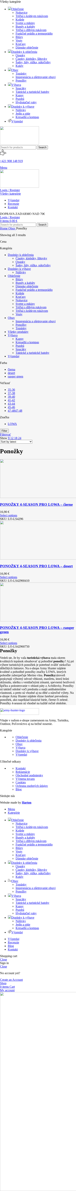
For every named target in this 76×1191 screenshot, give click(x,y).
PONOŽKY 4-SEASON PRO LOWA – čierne (36, 504)
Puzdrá (20, 98)
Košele (20, 19)
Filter (4, 430)
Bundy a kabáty (25, 26)
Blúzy (19, 37)
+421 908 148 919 (11, 161)
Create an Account (11, 979)
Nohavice (21, 12)
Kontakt (21, 768)
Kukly (19, 65)
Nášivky (21, 110)
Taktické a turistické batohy (32, 91)
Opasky (20, 55)
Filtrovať (5, 434)
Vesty (19, 40)
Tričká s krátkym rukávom (32, 16)
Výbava (13, 335)
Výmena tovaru (25, 778)
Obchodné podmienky (29, 775)
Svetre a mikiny (25, 23)
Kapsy (20, 95)
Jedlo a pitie (23, 113)
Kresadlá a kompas (27, 117)
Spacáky (21, 88)
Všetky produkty (18, 331)
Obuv (12, 228)
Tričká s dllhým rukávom (31, 30)
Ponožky (21, 80)
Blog (19, 789)
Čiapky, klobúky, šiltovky (31, 58)
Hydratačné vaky (26, 102)
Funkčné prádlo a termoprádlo (34, 33)
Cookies (21, 782)
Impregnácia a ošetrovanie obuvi (36, 77)
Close (3, 959)
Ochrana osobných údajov (32, 785)
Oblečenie (14, 275)
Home (4, 228)
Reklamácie (23, 771)
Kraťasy (21, 44)
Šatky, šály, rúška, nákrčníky (33, 62)
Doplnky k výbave (19, 268)
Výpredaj (13, 356)
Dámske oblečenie (27, 47)
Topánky (21, 73)
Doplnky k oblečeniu (21, 254)
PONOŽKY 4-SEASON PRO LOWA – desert (36, 566)
